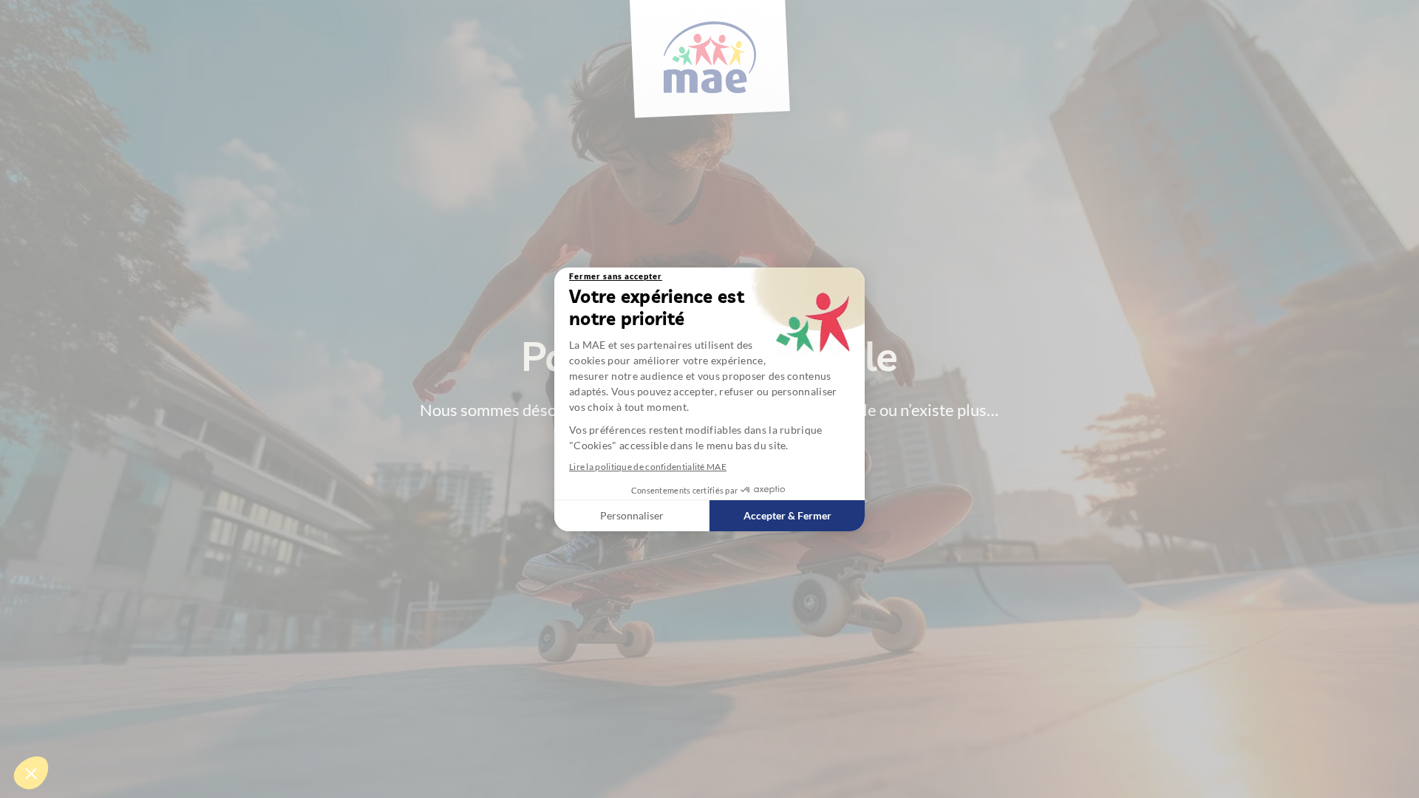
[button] (31, 773)
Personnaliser (632, 515)
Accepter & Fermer (787, 515)
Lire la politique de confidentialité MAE (647, 466)
